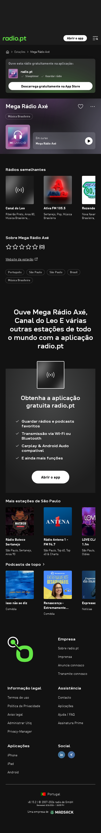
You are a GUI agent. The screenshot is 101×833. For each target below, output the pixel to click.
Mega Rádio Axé (46, 143)
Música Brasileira (19, 116)
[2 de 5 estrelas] (15, 247)
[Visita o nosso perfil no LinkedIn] (61, 754)
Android (13, 772)
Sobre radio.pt (68, 648)
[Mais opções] (92, 106)
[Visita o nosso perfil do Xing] (71, 754)
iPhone (12, 755)
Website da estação (19, 259)
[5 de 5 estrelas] (35, 247)
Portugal (53, 794)
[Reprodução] (89, 141)
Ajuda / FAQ (66, 714)
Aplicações (65, 706)
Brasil (74, 272)
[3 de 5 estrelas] (22, 247)
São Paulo (35, 272)
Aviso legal (15, 714)
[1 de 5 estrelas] (8, 247)
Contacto (64, 697)
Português (15, 272)
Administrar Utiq (20, 723)
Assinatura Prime (70, 723)
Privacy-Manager (20, 731)
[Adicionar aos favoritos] (80, 106)
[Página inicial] (7, 52)
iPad (11, 764)
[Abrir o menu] (95, 38)
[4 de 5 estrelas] (28, 247)
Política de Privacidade (24, 706)
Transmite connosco (72, 674)
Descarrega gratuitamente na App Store (50, 86)
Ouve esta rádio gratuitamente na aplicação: (41, 63)
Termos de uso (18, 697)
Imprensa (65, 657)
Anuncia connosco (71, 665)
